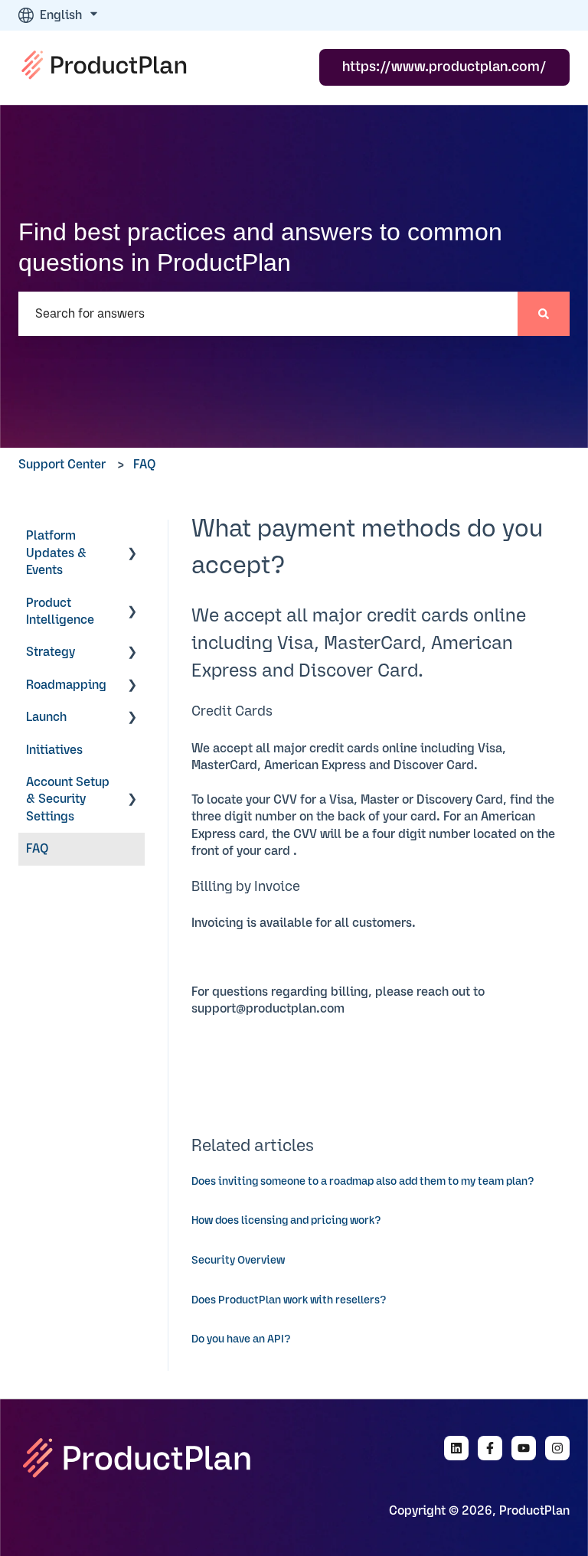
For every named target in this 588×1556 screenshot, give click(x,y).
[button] (132, 537)
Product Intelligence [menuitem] (60, 611)
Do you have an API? (241, 1339)
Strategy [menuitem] (50, 652)
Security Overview (238, 1260)
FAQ (144, 464)
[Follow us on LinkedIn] (456, 1448)
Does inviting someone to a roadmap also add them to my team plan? (362, 1181)
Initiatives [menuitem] (54, 750)
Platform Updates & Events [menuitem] (56, 553)
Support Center (62, 464)
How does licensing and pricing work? (286, 1220)
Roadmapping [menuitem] (66, 685)
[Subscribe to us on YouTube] (523, 1448)
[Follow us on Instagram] (557, 1448)
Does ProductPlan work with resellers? (289, 1300)
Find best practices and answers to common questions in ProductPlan (260, 247)
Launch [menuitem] (46, 717)
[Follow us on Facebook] (490, 1448)
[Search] (544, 314)
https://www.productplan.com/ (444, 67)
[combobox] (268, 314)
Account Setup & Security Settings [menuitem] (67, 799)
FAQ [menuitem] (37, 849)
